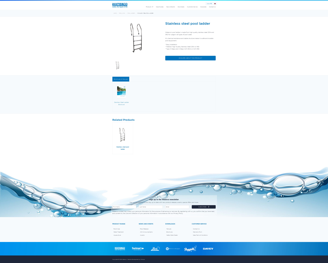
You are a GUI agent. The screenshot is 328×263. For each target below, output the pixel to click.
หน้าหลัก (215, 3)
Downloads (181, 7)
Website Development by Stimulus (136, 259)
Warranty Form (197, 232)
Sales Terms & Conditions (200, 235)
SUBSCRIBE (202, 207)
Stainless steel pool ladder (145, 13)
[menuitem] (124, 228)
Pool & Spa (122, 13)
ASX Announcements (146, 232)
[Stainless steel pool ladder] (122, 135)
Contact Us (212, 7)
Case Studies (159, 7)
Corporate (203, 7)
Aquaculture (117, 235)
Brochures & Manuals (121, 79)
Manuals (168, 229)
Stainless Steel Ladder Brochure (121, 103)
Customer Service (192, 7)
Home (115, 13)
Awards (142, 235)
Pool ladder (131, 13)
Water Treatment (119, 232)
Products (148, 7)
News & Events (170, 7)
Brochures (169, 232)
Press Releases (144, 229)
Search (208, 3)
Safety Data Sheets (172, 235)
